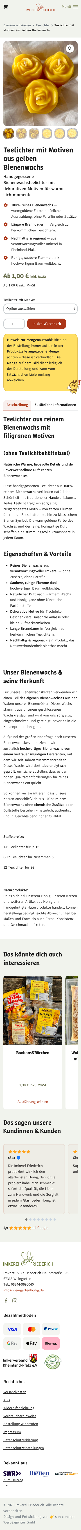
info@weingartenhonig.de (23, 1290)
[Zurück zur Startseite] (41, 6)
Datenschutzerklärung (20, 1440)
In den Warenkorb (46, 323)
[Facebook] (6, 1300)
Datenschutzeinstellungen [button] (23, 1448)
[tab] (26, 1219)
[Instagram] (15, 1300)
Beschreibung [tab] (17, 404)
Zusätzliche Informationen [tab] (55, 404)
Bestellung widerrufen (20, 1423)
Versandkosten (14, 1392)
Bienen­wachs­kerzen (17, 25)
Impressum (12, 1432)
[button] (70, 6)
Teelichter (43, 25)
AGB (6, 1400)
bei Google (40, 1227)
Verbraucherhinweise (19, 1416)
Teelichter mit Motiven (19, 300)
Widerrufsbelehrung (18, 1408)
